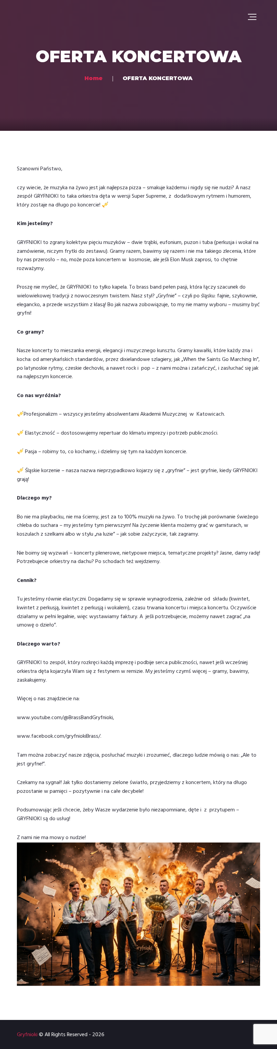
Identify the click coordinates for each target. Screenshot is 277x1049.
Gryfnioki (27, 1034)
